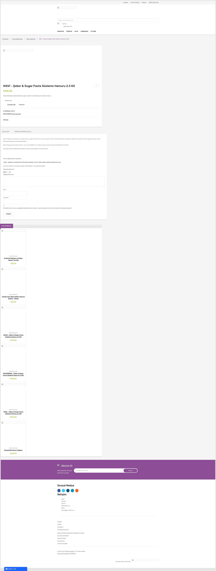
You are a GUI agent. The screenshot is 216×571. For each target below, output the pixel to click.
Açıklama (5, 131)
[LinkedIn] (20, 120)
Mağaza (144, 2)
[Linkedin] (72, 490)
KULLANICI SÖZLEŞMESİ (63, 535)
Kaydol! (130, 470)
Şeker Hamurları (30, 39)
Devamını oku (6, 242)
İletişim (59, 524)
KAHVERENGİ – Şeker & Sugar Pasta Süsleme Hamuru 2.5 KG (98, 86)
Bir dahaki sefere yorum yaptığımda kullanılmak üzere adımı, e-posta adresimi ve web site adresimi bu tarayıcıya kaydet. (37, 208)
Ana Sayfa (5, 39)
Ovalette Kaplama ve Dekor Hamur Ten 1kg (13, 259)
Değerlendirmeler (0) (22, 131)
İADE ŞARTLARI (61, 540)
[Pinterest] (15, 120)
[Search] (157, 20)
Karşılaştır (22, 104)
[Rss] (76, 490)
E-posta (6, 197)
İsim (4, 189)
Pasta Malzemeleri (17, 39)
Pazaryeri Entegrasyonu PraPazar (66, 553)
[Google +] (18, 120)
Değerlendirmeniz (8, 174)
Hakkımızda (60, 527)
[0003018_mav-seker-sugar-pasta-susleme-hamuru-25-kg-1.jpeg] (18, 51)
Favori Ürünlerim (135, 2)
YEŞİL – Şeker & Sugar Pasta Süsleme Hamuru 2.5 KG (95, 86)
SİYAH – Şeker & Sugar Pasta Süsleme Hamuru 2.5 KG (13, 336)
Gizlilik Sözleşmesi (154, 2)
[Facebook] (10, 120)
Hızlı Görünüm (20, 242)
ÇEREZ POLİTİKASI (61, 538)
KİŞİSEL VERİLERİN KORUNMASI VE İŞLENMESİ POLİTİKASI (70, 533)
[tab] (6, 132)
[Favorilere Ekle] (11, 242)
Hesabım (125, 2)
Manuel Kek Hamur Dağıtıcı (13, 450)
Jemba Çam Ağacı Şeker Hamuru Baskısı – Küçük (13, 297)
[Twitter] (13, 120)
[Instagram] (68, 490)
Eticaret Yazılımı (69, 551)
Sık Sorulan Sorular (63, 529)
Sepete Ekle (6, 280)
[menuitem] (60, 31)
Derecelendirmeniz (9, 169)
